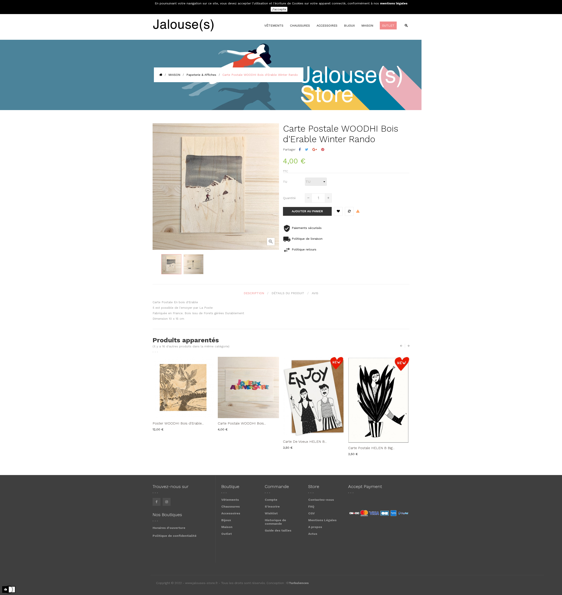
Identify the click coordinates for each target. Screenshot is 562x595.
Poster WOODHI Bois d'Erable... (178, 423)
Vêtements (230, 499)
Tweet (306, 149)
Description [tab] (254, 293)
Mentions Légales (322, 520)
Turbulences (299, 583)
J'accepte (279, 9)
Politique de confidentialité (174, 535)
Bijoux (226, 520)
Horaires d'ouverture (169, 528)
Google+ (314, 149)
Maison (226, 527)
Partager (300, 149)
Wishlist (271, 513)
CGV (311, 513)
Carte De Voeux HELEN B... (305, 441)
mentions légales (393, 3)
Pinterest (322, 149)
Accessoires (230, 513)
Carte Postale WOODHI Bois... (242, 423)
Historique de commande (275, 521)
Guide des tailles (278, 530)
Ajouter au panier (307, 211)
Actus (312, 533)
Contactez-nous (321, 499)
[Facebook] (156, 502)
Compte (271, 499)
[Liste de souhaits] (338, 211)
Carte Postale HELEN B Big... (371, 448)
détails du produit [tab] (288, 293)
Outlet (226, 533)
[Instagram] (167, 502)
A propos (315, 527)
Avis (315, 293)
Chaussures (230, 506)
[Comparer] (349, 211)
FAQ (311, 506)
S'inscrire (272, 506)
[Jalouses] (183, 25)
